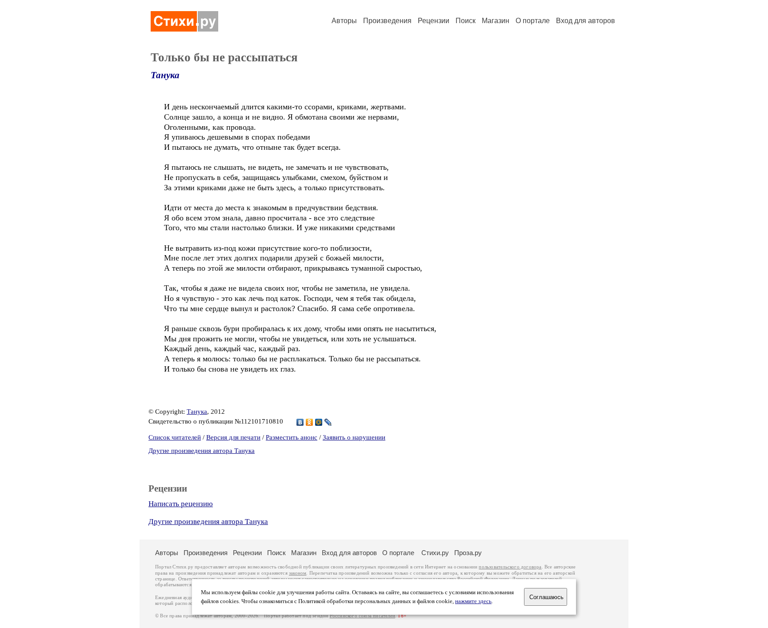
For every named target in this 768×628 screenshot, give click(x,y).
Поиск (466, 20)
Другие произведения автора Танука (201, 450)
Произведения (387, 20)
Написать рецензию (180, 504)
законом (297, 573)
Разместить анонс (291, 437)
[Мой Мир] (319, 422)
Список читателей (174, 437)
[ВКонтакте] (300, 422)
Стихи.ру (435, 552)
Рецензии (433, 20)
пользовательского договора (510, 566)
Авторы (344, 20)
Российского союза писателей (362, 615)
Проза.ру (468, 552)
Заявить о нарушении (354, 437)
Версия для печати (233, 437)
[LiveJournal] (328, 422)
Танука (165, 75)
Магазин (495, 20)
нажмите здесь (473, 601)
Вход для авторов (585, 20)
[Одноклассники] (309, 422)
